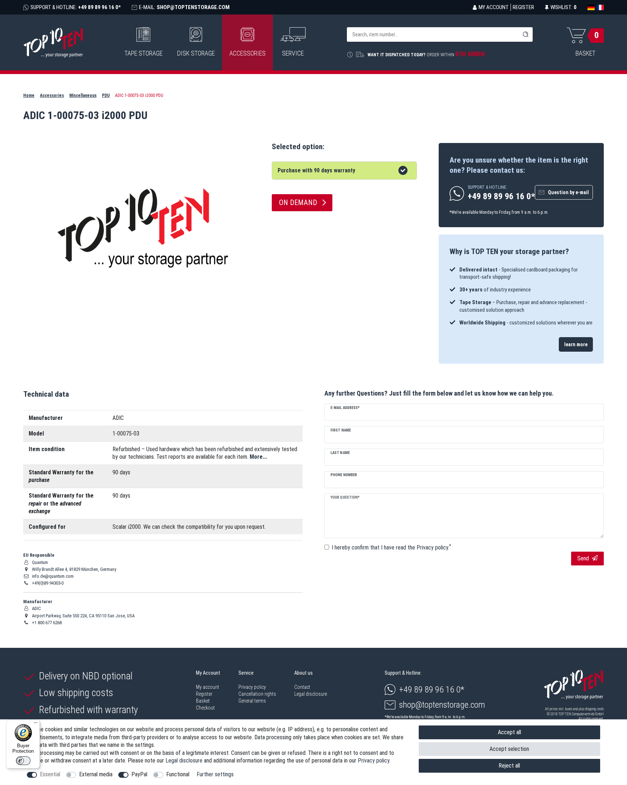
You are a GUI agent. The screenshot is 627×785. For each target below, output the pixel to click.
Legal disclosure (310, 694)
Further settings (215, 774)
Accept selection (509, 748)
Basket (203, 701)
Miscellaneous (83, 95)
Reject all (509, 765)
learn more (575, 344)
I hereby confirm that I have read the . (391, 547)
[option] (521, 296)
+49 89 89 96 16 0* (431, 689)
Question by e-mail (568, 192)
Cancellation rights (257, 694)
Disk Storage (196, 53)
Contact (302, 687)
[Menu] (35, 724)
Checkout (205, 708)
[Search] (525, 34)
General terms (252, 701)
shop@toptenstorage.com (442, 705)
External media (95, 774)
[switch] (23, 760)
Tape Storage (143, 53)
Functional (177, 774)
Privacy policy (252, 687)
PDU (106, 95)
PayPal (139, 774)
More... (258, 456)
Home (28, 95)
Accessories (247, 53)
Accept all (509, 732)
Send (583, 558)
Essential (50, 774)
